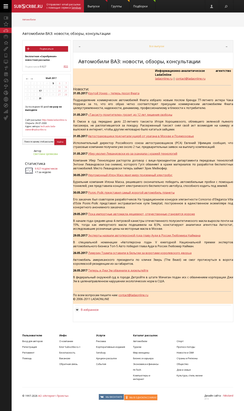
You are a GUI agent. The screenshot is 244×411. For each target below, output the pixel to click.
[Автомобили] (6, 30)
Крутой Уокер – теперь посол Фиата (113, 93)
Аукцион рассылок (106, 358)
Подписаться (46, 48)
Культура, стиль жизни (190, 375)
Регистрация (29, 346)
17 (40, 90)
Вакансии (64, 358)
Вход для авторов (32, 341)
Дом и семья (184, 369)
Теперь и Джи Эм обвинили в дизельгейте (118, 270)
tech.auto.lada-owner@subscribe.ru (40, 128)
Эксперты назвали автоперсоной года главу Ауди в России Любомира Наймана (144, 235)
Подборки (140, 6)
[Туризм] (6, 105)
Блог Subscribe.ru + (70, 346)
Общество (182, 364)
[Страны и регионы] (6, 99)
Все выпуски (156, 46)
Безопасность (67, 352)
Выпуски (93, 6)
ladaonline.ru (164, 79)
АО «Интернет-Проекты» (53, 395)
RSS (66, 66)
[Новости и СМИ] (6, 74)
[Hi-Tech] (6, 55)
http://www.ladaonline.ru (54, 119)
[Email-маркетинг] (6, 118)
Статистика (35, 163)
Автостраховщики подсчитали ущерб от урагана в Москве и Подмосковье (141, 136)
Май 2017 (51, 78)
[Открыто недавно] (6, 24)
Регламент (28, 352)
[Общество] (6, 80)
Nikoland (228, 395)
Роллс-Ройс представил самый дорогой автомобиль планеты (131, 193)
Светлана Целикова (45, 154)
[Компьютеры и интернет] (6, 61)
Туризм (137, 346)
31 (40, 98)
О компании (66, 341)
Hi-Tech (137, 369)
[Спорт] (6, 93)
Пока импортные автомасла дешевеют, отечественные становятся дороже (141, 214)
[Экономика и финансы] (6, 111)
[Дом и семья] (6, 43)
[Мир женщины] (6, 49)
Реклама (101, 341)
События (101, 364)
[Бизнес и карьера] (6, 36)
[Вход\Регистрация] (212, 6)
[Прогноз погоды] (6, 86)
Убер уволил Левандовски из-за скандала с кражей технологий (132, 154)
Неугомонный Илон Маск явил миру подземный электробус (130, 175)
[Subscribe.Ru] (28, 6)
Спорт (180, 341)
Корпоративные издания (110, 346)
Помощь (27, 358)
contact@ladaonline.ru (190, 79)
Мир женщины (141, 352)
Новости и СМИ (185, 352)
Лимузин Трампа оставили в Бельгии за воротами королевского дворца (139, 253)
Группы (116, 6)
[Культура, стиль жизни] (6, 68)
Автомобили (29, 19)
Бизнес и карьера (143, 358)
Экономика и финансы (146, 364)
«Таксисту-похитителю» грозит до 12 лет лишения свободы (130, 115)
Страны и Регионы (187, 358)
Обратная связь (68, 364)
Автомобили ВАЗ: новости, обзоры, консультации (66, 33)
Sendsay (101, 352)
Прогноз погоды (186, 346)
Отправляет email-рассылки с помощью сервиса (63, 6)
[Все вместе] (6, 18)
